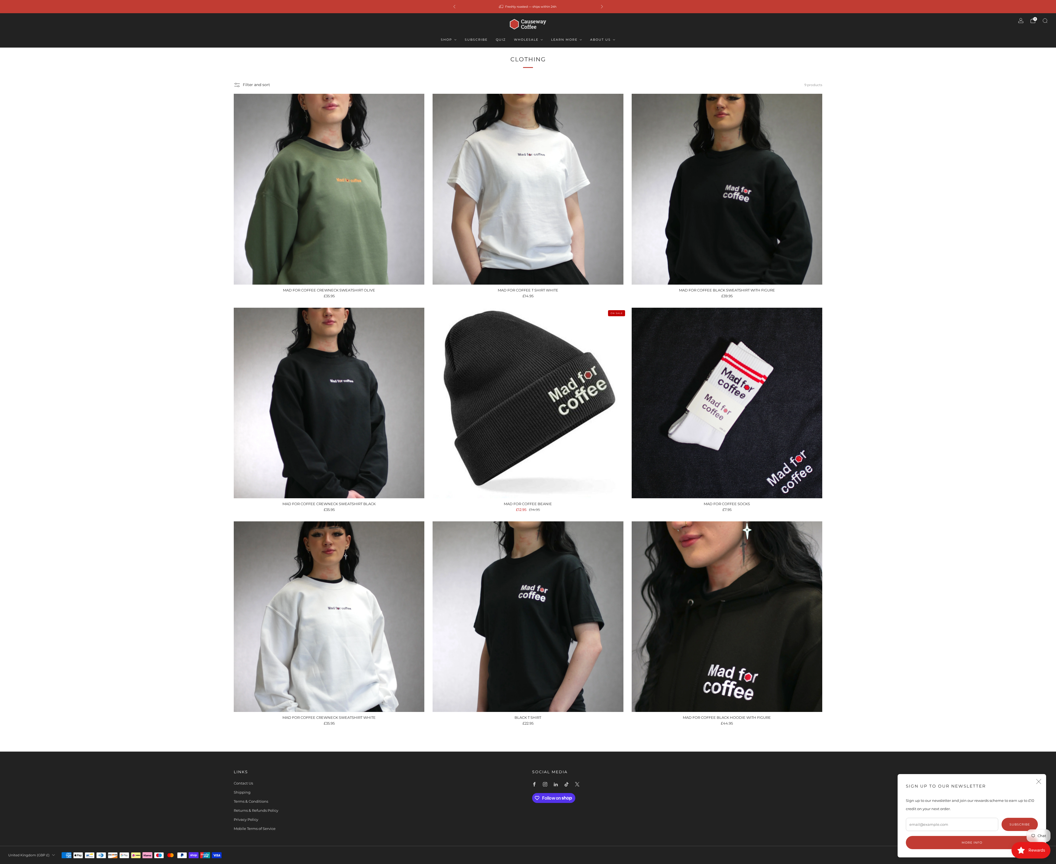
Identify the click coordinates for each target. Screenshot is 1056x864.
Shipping (242, 792)
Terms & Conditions (251, 801)
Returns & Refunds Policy (256, 810)
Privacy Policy (246, 819)
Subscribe (476, 40)
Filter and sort (256, 84)
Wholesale (526, 40)
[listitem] (528, 6)
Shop (446, 40)
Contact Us (243, 783)
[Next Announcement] (602, 6)
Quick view (329, 275)
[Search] (1045, 20)
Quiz (501, 40)
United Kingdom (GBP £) (29, 855)
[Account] (1021, 20)
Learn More (564, 40)
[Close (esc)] (1038, 781)
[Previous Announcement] (454, 6)
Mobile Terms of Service (255, 828)
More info (972, 842)
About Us (600, 40)
